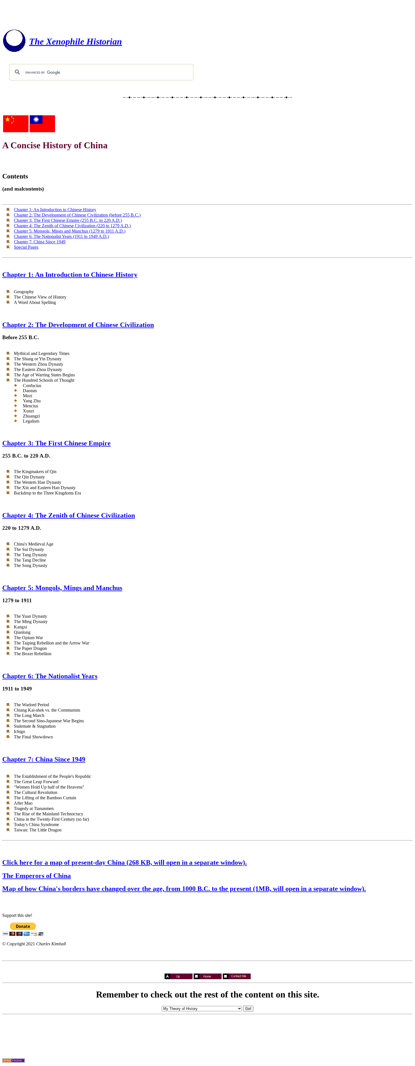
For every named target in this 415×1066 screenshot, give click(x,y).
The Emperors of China (36, 875)
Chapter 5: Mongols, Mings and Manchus (62, 588)
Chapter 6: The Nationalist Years (49, 676)
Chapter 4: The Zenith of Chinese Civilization (68, 515)
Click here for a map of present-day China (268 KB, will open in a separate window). (124, 862)
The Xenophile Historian (75, 41)
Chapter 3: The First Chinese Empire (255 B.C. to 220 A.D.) (68, 220)
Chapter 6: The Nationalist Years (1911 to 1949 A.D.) (61, 236)
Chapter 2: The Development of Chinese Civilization (78, 324)
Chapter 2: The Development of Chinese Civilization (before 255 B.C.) (77, 215)
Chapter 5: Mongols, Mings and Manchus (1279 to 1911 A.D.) (69, 231)
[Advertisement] (207, 15)
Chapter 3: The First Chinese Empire (56, 443)
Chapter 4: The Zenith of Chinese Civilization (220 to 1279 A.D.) (72, 225)
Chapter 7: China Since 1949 (39, 241)
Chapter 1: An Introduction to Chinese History (55, 209)
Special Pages (26, 247)
